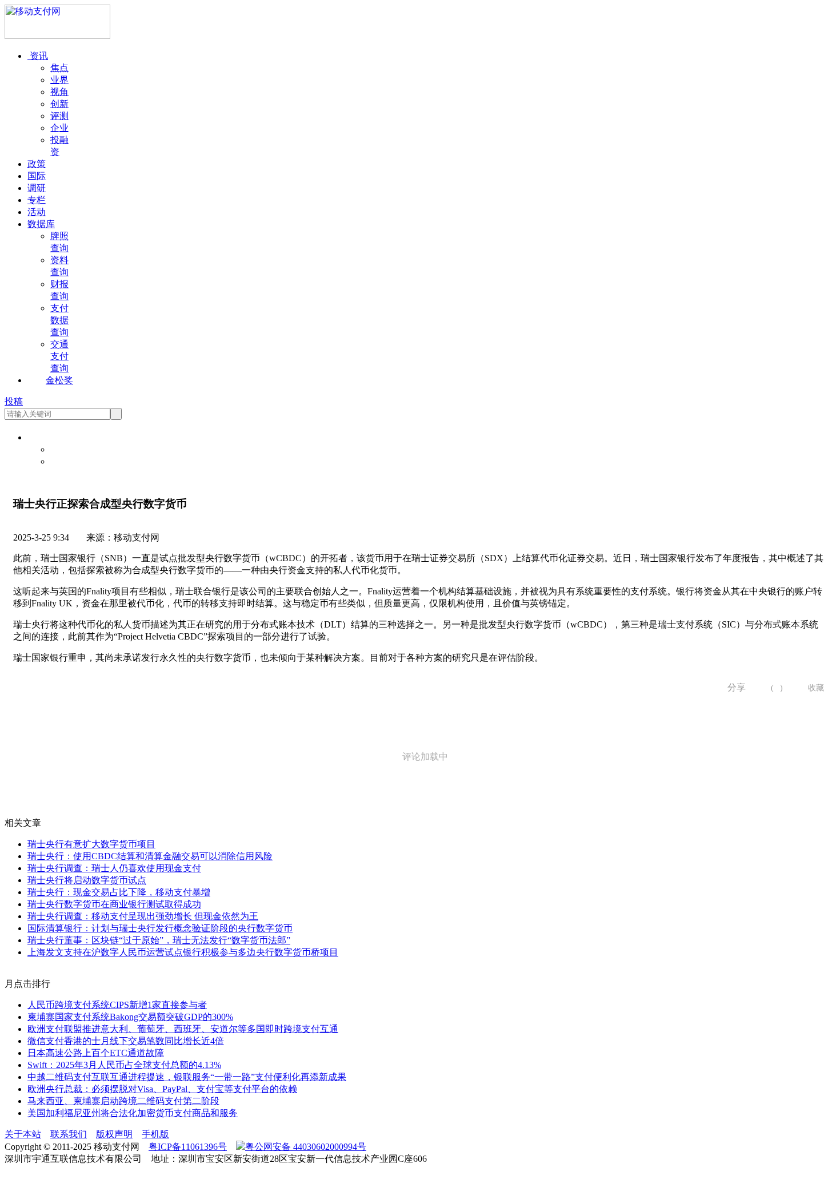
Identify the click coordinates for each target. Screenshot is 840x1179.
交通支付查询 (59, 356)
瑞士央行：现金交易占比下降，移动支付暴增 (118, 892)
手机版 (155, 1134)
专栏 (36, 200)
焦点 (59, 68)
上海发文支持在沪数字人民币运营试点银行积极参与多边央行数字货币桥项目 (182, 952)
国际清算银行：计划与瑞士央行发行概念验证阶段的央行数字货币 (160, 928)
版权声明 (114, 1134)
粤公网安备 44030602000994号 (305, 1147)
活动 (36, 212)
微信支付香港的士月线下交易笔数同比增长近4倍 (125, 1041)
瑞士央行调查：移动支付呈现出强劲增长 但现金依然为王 (142, 916)
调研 (36, 188)
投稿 (14, 401)
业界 (59, 80)
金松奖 (59, 380)
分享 (732, 687)
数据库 (41, 224)
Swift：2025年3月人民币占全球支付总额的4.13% (124, 1065)
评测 (59, 116)
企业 (59, 128)
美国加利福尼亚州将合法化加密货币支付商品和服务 (132, 1113)
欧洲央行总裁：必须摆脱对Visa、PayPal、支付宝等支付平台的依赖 (162, 1089)
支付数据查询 (59, 320)
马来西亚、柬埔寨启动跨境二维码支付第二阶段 (123, 1101)
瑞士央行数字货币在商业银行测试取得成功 (114, 904)
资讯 (37, 56)
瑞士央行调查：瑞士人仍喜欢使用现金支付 (114, 868)
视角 (59, 92)
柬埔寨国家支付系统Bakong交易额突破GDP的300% (130, 1017)
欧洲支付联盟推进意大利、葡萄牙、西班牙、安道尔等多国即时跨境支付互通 (182, 1029)
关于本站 (23, 1134)
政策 (36, 164)
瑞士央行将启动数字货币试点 (86, 880)
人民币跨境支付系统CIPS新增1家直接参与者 (117, 1005)
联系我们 (68, 1134)
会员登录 (68, 449)
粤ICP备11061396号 (188, 1147)
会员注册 (68, 461)
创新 (59, 104)
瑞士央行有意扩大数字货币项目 (91, 844)
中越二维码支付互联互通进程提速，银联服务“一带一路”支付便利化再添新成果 (186, 1077)
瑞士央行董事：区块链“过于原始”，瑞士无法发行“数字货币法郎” (158, 940)
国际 (36, 176)
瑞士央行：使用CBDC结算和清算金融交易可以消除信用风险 (150, 856)
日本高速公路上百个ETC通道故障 (95, 1053)
